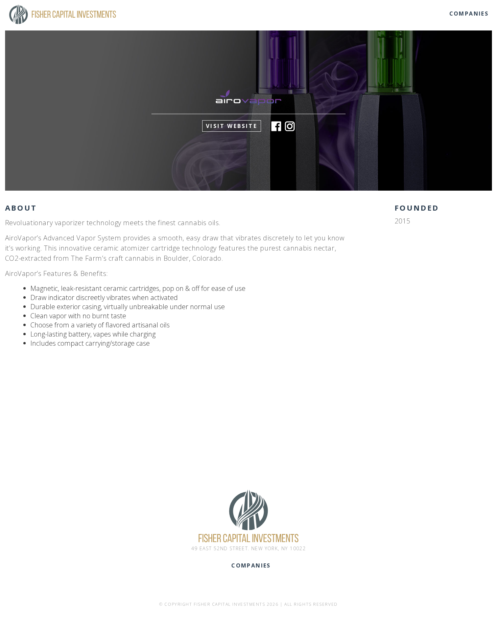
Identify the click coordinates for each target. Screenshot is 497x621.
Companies (469, 13)
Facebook (276, 126)
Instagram (290, 126)
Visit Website (231, 126)
